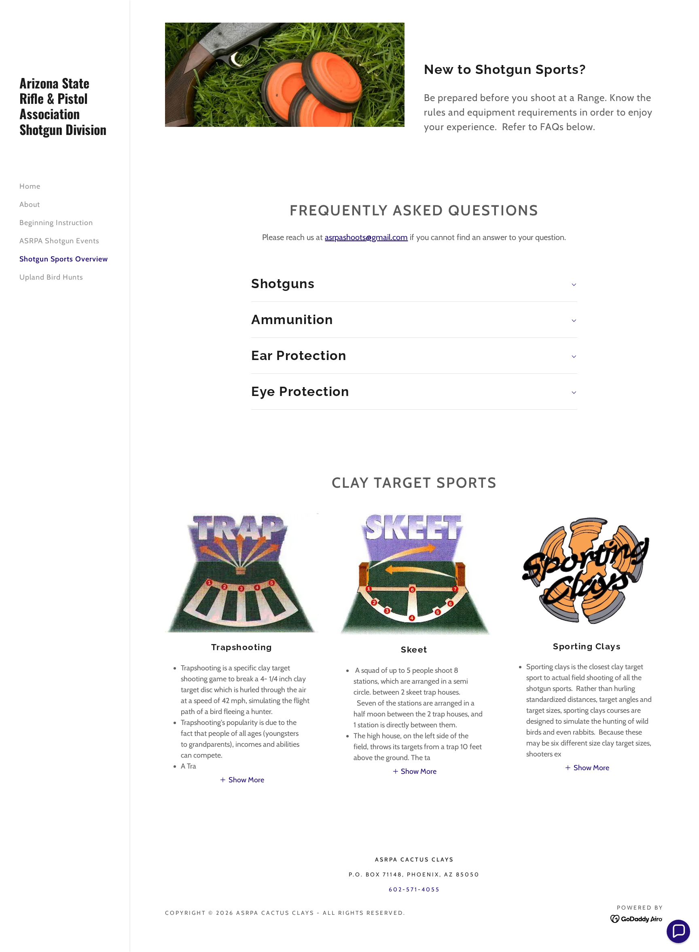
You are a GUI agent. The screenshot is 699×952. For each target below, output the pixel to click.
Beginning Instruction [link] (56, 222)
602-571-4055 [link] (414, 889)
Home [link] (29, 186)
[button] (241, 780)
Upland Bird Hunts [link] (51, 277)
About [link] (29, 204)
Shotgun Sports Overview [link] (63, 259)
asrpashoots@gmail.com (366, 237)
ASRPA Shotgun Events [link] (59, 240)
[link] (64, 132)
